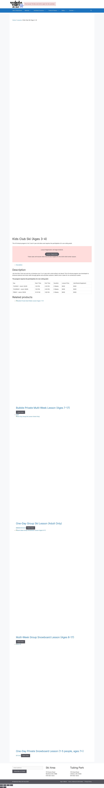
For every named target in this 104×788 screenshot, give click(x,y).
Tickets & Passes (52, 10)
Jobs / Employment (17, 10)
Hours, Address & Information (75, 781)
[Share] (8, 785)
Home (14, 20)
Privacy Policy (88, 781)
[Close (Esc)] (11, 785)
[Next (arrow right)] (4, 787)
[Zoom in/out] (1, 785)
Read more (20, 412)
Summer (71, 10)
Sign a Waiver (63, 781)
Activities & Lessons (39, 10)
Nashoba (27, 10)
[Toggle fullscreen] (4, 785)
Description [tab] (19, 265)
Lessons (19, 20)
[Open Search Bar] (91, 10)
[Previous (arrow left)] (1, 787)
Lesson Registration (52, 254)
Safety (63, 10)
